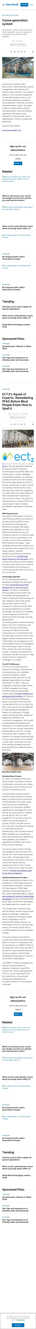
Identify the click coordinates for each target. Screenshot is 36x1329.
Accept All (18, 1325)
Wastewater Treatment (10, 15)
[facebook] (11, 52)
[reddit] (21, 52)
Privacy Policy (21, 1320)
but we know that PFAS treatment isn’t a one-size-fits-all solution (15, 587)
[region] (18, 1321)
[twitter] (18, 52)
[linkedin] (15, 52)
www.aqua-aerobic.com (11, 130)
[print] (33, 52)
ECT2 (4, 466)
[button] (3, 4)
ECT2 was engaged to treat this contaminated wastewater (18, 896)
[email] (25, 52)
